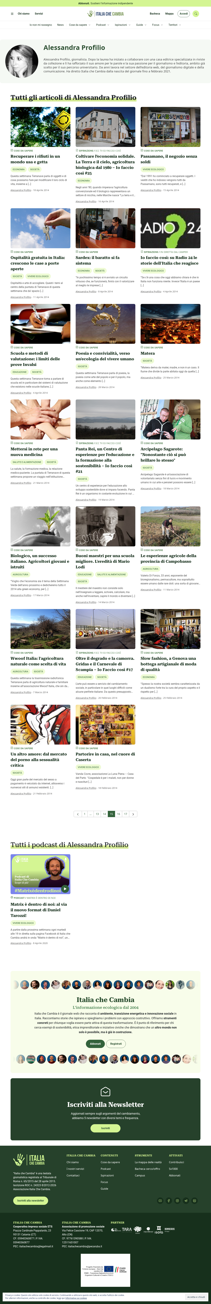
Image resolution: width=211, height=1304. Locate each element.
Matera (148, 353)
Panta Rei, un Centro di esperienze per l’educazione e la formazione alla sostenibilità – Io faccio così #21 (105, 460)
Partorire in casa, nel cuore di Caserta (105, 757)
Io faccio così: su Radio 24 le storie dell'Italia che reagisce (169, 260)
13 (97, 814)
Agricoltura (20, 574)
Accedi (184, 13)
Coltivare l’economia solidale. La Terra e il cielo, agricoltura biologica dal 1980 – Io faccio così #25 (105, 165)
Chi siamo (73, 1162)
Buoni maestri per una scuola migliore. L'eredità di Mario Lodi (105, 561)
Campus (140, 1175)
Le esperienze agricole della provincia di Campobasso (168, 558)
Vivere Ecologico (153, 169)
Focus (104, 1182)
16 (118, 814)
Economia (84, 180)
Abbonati (95, 1043)
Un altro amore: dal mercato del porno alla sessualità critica (39, 760)
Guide (104, 1188)
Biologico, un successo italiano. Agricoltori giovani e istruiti (40, 561)
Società (34, 169)
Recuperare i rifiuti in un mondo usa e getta (35, 159)
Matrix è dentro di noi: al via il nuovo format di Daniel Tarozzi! (39, 910)
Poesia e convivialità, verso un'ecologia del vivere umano (105, 356)
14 (104, 814)
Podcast (106, 1169)
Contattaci (73, 1175)
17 (125, 814)
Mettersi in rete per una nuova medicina (34, 452)
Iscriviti (105, 1128)
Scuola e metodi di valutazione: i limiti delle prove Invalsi (35, 359)
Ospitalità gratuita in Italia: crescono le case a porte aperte (38, 263)
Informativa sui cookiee (76, 1298)
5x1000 (173, 1169)
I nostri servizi (75, 1169)
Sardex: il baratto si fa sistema (98, 260)
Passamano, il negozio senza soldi (169, 159)
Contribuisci (176, 1162)
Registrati (116, 1043)
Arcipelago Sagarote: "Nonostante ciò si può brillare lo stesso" (163, 455)
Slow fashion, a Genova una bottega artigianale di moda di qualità (168, 664)
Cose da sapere (110, 1162)
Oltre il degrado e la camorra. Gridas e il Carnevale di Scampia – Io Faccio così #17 (105, 664)
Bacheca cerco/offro (147, 1169)
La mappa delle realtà (148, 1162)
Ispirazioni (107, 1175)
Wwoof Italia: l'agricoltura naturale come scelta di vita (38, 661)
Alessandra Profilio (21, 190)
